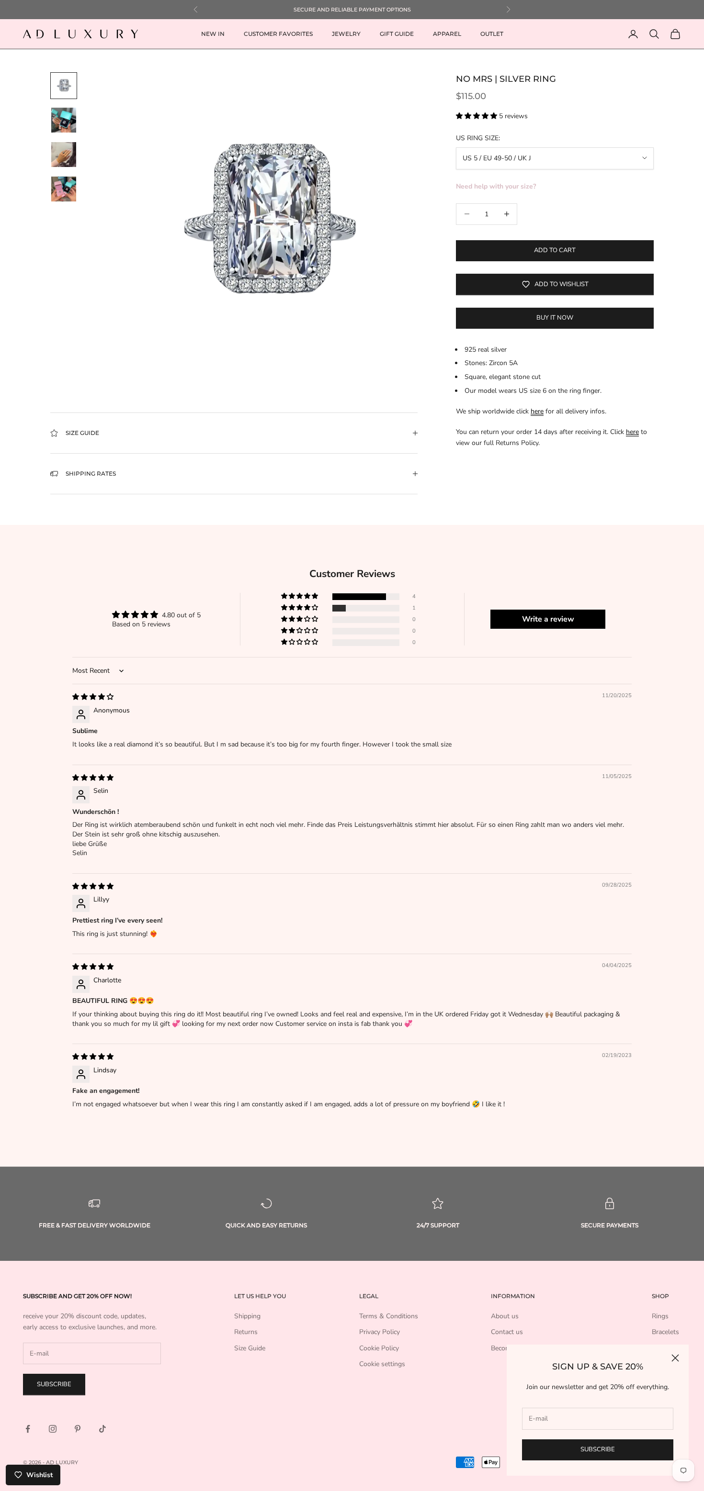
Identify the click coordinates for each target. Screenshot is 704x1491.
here (537, 411)
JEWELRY (346, 33)
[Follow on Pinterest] (77, 1429)
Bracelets (665, 1331)
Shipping (247, 1316)
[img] (93, 696)
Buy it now (554, 317)
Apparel (447, 33)
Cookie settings (382, 1364)
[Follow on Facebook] (28, 1429)
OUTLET (491, 33)
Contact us (507, 1331)
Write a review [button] (548, 619)
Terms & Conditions (388, 1316)
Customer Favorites (278, 33)
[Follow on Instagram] (52, 1429)
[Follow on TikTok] (102, 1429)
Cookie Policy (379, 1348)
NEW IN (213, 33)
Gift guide (397, 33)
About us (505, 1316)
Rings (660, 1316)
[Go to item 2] (63, 120)
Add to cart (555, 250)
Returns (246, 1331)
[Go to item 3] (63, 154)
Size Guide (249, 1348)
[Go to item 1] (63, 85)
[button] (477, 116)
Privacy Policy (379, 1331)
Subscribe (597, 1449)
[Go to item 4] (63, 189)
